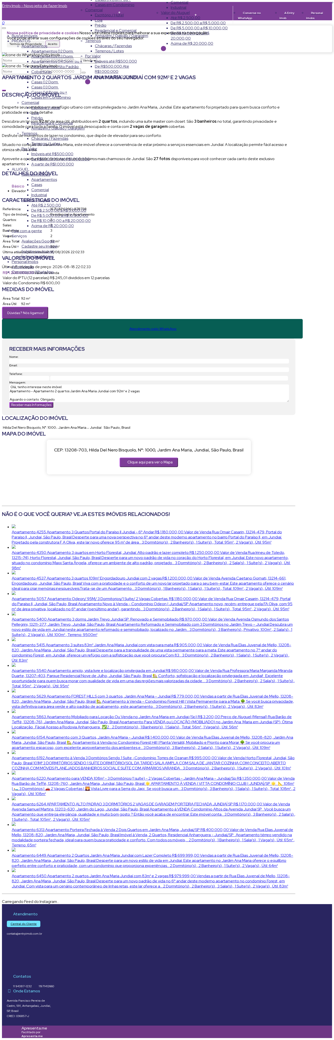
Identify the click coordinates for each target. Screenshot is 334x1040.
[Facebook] (11, 961)
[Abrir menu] (4, 26)
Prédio (100, 25)
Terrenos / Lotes (109, 51)
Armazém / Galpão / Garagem (121, 35)
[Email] (11, 969)
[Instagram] (11, 944)
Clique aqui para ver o (150, 462)
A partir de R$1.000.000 (116, 76)
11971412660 (46, 986)
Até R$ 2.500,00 (185, 17)
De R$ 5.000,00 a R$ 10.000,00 (199, 28)
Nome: (14, 357)
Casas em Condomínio (114, 4)
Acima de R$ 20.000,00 (192, 43)
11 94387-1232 (22, 986)
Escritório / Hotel (109, 15)
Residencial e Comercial (115, 30)
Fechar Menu (163, 48)
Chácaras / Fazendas (113, 45)
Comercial (94, 9)
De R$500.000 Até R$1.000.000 (112, 69)
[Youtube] (11, 952)
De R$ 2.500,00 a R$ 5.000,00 (198, 22)
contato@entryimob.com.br (24, 934)
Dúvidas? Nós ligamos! (25, 313)
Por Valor (93, 56)
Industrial (178, 7)
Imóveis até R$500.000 (116, 61)
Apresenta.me (34, 1028)
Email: (13, 365)
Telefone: (16, 374)
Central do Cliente (24, 924)
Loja (98, 20)
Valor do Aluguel (175, 12)
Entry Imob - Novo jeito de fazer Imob (34, 5)
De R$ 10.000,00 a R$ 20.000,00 (190, 36)
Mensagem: (17, 382)
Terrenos (93, 40)
